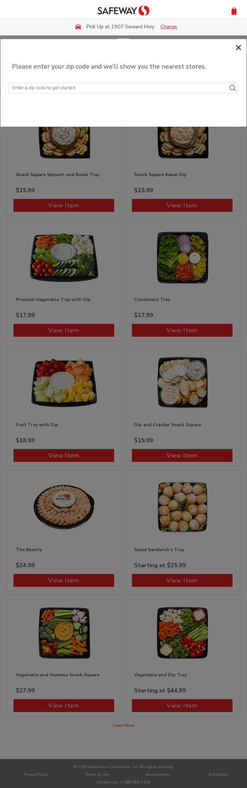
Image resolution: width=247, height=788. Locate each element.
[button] (234, 10)
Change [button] (168, 26)
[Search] (232, 87)
